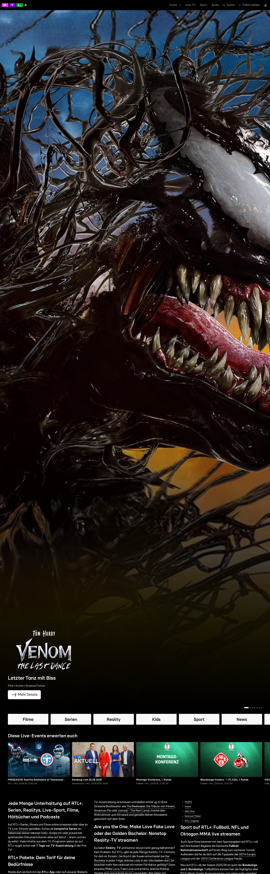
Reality (188, 802)
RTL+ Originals (192, 821)
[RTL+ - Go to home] (14, 5)
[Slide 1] (246, 707)
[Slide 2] (250, 707)
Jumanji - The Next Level (133, 810)
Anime (188, 806)
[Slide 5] (257, 707)
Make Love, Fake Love (119, 869)
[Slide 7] (261, 707)
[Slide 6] (259, 707)
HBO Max (190, 811)
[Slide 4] (254, 707)
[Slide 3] (252, 707)
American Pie (102, 810)
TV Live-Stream (18, 828)
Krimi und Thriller (193, 816)
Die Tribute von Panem (160, 806)
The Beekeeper (136, 806)
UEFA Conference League (217, 858)
